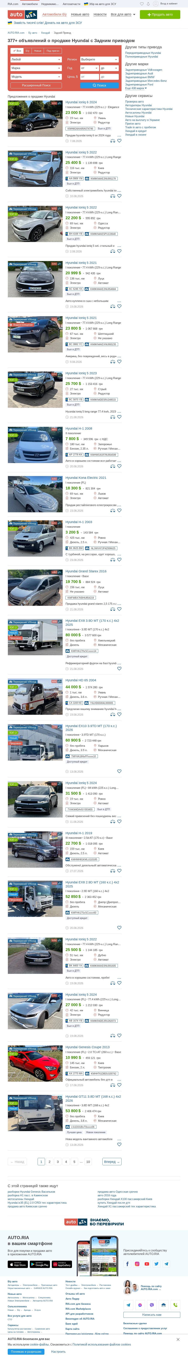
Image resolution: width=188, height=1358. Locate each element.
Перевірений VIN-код (24, 154)
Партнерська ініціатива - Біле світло (87, 1333)
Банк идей (72, 1323)
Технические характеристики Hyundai (148, 108)
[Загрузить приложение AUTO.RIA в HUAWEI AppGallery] (62, 1264)
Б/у (27, 50)
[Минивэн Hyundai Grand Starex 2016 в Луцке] (35, 587)
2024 (81, 102)
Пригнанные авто (49, 1285)
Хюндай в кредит (136, 130)
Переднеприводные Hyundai (143, 52)
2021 (81, 263)
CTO (10, 1319)
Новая (11, 1310)
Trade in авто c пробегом (140, 127)
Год (69, 68)
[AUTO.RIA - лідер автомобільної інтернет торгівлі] (22, 14)
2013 (88, 1047)
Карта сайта (72, 1328)
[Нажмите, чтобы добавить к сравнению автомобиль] (112, 140)
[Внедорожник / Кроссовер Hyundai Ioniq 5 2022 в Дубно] (35, 955)
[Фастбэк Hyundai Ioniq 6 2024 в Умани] (35, 118)
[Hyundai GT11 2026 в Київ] (35, 1113)
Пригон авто (132, 123)
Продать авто (162, 14)
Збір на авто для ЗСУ (102, 4)
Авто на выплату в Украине (142, 119)
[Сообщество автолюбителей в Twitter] (156, 1264)
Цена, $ (72, 76)
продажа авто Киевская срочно (27, 1206)
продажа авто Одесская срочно (118, 1191)
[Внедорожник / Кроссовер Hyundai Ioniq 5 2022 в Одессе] (35, 224)
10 (88, 1162)
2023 (81, 373)
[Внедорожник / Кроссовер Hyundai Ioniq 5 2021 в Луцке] (35, 279)
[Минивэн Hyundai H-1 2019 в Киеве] (35, 849)
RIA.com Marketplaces (78, 1308)
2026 (91, 728)
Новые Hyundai (134, 116)
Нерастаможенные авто (19, 1288)
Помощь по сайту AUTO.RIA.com (142, 1333)
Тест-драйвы (71, 1285)
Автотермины (33, 1332)
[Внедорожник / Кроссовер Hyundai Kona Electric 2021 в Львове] (35, 494)
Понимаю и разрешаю (26, 1351)
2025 (92, 623)
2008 (79, 428)
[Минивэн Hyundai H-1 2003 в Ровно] (35, 538)
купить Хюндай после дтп (114, 1202)
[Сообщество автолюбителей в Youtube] (147, 1264)
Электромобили (30, 1285)
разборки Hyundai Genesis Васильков (31, 1191)
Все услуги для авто (20, 1315)
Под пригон (53, 50)
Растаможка (105, 1285)
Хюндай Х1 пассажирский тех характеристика (127, 1206)
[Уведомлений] (148, 4)
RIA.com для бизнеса (78, 1304)
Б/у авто (12, 1281)
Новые (37, 50)
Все (19, 50)
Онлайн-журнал (73, 1288)
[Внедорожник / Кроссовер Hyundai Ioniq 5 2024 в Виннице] (35, 1011)
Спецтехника (44, 1297)
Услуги (37, 1310)
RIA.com (13, 4)
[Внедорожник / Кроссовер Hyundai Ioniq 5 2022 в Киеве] (35, 168)
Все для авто (121, 14)
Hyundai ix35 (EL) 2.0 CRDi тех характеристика (37, 1202)
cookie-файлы (39, 1344)
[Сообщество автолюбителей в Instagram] (137, 1264)
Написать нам (151, 1314)
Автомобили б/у (54, 14)
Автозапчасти (71, 4)
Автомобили (30, 4)
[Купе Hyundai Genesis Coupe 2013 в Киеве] (35, 1063)
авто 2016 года (107, 1195)
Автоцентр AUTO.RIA (43, 1301)
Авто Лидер (72, 1298)
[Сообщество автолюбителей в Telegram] (166, 1264)
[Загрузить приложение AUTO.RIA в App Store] (18, 1264)
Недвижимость (50, 4)
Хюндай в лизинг (135, 134)
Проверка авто (134, 101)
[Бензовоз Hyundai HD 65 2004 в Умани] (35, 696)
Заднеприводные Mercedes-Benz (146, 80)
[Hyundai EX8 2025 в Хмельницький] (35, 637)
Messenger (140, 1305)
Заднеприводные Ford (139, 84)
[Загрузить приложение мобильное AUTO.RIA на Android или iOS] (98, 1256)
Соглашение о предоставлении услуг (145, 1328)
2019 (79, 833)
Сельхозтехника (17, 1306)
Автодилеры (13, 1285)
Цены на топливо (16, 1332)
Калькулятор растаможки (19, 1329)
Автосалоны (13, 1297)
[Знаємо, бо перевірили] (94, 1224)
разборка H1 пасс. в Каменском (28, 1195)
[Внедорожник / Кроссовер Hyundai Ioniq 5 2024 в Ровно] (35, 799)
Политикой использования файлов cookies (102, 1344)
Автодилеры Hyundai (138, 105)
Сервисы (13, 1325)
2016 (86, 571)
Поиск (101, 85)
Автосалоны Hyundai (138, 112)
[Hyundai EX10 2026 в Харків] (35, 742)
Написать (164, 1305)
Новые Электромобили (18, 1301)
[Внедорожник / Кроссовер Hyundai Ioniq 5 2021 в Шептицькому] (35, 334)
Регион (72, 59)
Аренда (27, 1310)
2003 (79, 522)
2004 (81, 680)
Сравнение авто (42, 1329)
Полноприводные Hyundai (141, 56)
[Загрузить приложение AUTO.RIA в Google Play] (40, 1264)
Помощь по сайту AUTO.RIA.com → (151, 1288)
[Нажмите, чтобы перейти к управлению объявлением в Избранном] (119, 141)
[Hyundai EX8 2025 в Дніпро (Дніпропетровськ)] (35, 898)
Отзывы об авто (75, 1293)
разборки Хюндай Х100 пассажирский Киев (125, 1199)
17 (16, 103)
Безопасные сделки (135, 1323)
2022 (81, 152)
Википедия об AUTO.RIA (80, 1318)
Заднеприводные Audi (139, 73)
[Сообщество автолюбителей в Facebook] (127, 1264)
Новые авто (80, 14)
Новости (100, 14)
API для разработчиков (79, 1313)
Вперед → (112, 1162)
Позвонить (175, 1305)
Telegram (128, 1305)
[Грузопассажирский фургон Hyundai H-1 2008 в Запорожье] (35, 445)
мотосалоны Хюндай (21, 1199)
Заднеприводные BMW (139, 77)
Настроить (58, 1351)
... (119, 135)
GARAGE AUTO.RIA (43, 1288)
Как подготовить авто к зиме (97, 1288)
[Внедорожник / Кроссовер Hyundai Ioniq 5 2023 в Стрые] (35, 389)
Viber (152, 1305)
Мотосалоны (29, 1297)
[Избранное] (142, 4)
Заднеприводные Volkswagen (143, 69)
